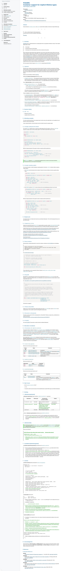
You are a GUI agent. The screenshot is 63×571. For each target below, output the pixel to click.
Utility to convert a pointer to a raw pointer (39, 560)
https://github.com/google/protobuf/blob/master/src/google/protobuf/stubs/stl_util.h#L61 (37, 232)
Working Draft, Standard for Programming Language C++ (34, 554)
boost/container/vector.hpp (29, 252)
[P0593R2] (25, 35)
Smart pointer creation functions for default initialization (46, 563)
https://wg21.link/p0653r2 (29, 561)
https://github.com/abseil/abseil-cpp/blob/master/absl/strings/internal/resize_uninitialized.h (41, 229)
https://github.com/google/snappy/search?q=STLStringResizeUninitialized (35, 235)
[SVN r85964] (50, 243)
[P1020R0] (28, 322)
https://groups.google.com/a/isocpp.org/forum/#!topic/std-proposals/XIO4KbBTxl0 (36, 317)
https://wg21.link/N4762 (53, 554)
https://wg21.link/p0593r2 (29, 557)
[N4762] (37, 74)
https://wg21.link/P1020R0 (31, 564)
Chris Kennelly (27, 13)
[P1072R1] (49, 63)
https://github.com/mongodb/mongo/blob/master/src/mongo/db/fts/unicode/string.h (38, 280)
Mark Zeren (26, 12)
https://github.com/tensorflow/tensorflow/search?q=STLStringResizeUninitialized (36, 238)
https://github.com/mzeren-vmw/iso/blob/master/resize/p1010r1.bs (35, 20)
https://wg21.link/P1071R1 (29, 568)
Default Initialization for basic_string (40, 567)
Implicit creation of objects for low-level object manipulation (39, 556)
